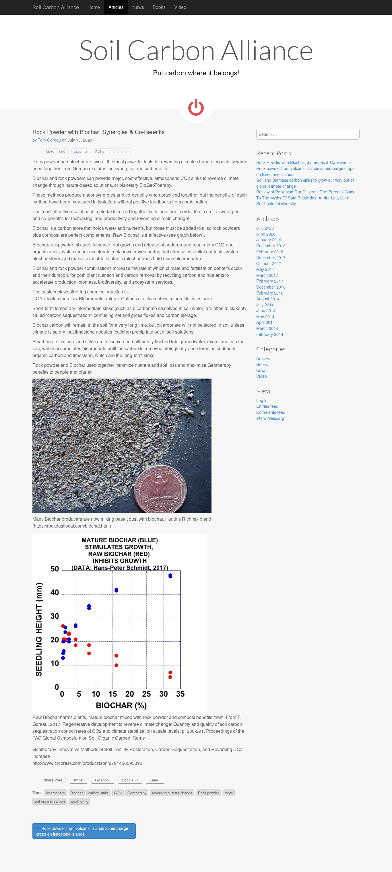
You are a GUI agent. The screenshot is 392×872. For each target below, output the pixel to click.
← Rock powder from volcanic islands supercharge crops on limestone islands (82, 831)
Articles (116, 7)
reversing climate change (172, 792)
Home (94, 7)
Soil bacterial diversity (276, 203)
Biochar (77, 792)
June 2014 (265, 310)
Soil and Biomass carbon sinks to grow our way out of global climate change (305, 183)
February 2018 (269, 251)
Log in (261, 400)
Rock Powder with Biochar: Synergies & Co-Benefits (304, 162)
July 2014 (265, 304)
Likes (80, 151)
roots (229, 792)
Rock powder (208, 792)
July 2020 (265, 228)
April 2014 (265, 322)
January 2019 (268, 239)
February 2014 (269, 334)
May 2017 (265, 269)
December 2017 (271, 257)
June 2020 (265, 234)
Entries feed (267, 406)
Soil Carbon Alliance (55, 7)
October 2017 (268, 263)
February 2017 (269, 281)
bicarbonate (55, 792)
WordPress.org (270, 418)
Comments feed (270, 412)
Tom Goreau (49, 140)
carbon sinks (98, 792)
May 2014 (265, 316)
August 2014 (268, 298)
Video (180, 7)
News (138, 7)
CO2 (118, 792)
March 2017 (267, 275)
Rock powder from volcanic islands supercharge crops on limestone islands (305, 171)
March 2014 (267, 328)
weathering (79, 801)
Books (159, 7)
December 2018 (271, 245)
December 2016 (271, 287)
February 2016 (269, 293)
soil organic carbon (49, 801)
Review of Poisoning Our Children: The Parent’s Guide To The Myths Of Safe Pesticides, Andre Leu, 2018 (306, 195)
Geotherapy (136, 792)
